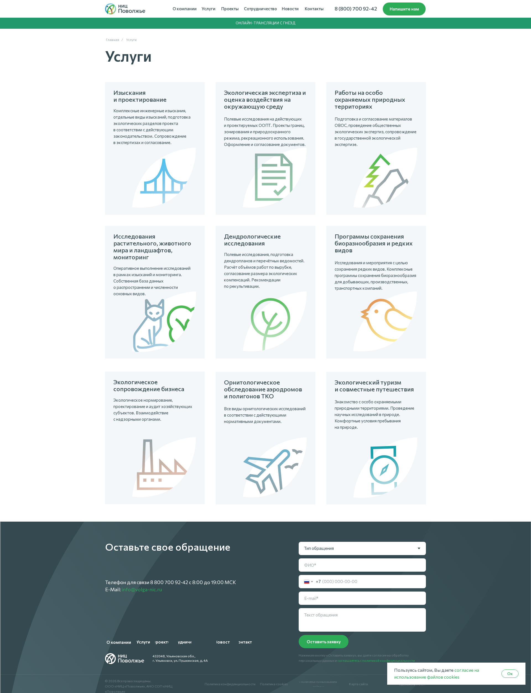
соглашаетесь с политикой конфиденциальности (376, 660)
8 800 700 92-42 (169, 582)
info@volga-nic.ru (142, 589)
